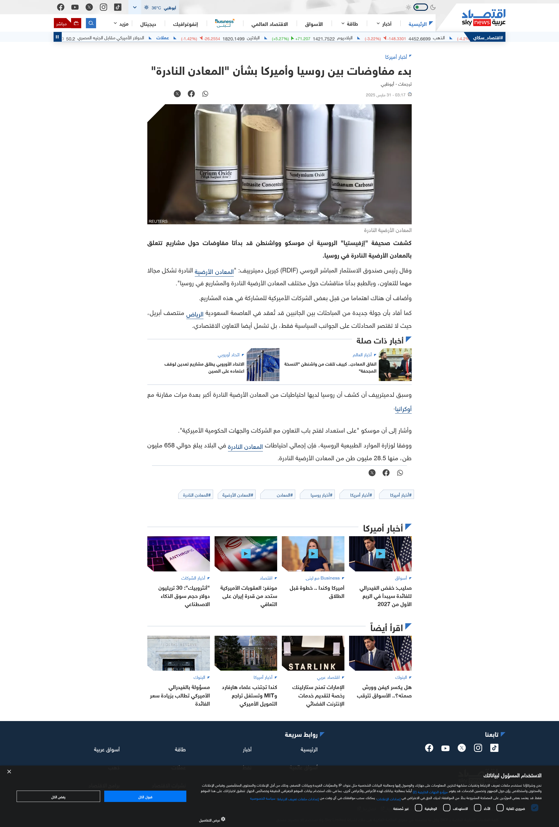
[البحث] (91, 23)
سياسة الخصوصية (262, 798)
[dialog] (279, 796)
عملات (187, 36)
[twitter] (462, 749)
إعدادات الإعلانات (389, 798)
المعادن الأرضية (214, 270)
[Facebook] (61, 7)
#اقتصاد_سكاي (488, 37)
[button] (153, 7)
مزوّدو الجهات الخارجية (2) (430, 791)
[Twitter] (89, 7)
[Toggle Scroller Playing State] (58, 37)
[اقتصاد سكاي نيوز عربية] (470, 17)
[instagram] (478, 749)
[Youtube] (75, 7)
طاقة (180, 748)
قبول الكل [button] (145, 796)
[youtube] (445, 749)
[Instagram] (103, 7)
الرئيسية (418, 23)
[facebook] (429, 749)
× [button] (9, 772)
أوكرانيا (403, 407)
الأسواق (314, 23)
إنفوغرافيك (185, 23)
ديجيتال (148, 23)
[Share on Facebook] (191, 94)
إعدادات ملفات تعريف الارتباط (298, 798)
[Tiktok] (118, 7)
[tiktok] (494, 749)
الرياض (195, 313)
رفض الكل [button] (58, 796)
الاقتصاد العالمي (270, 23)
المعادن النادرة (245, 445)
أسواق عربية (107, 748)
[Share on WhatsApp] (205, 94)
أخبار (247, 748)
